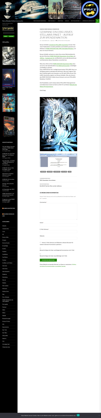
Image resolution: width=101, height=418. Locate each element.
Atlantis (4, 225)
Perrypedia (60, 20)
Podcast (4, 307)
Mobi (4, 89)
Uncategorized (5, 344)
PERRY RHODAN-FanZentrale (39, 20)
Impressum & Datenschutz (89, 20)
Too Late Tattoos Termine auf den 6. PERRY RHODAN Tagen (8, 148)
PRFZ (3, 310)
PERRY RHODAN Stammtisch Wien (63, 63)
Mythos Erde (5, 291)
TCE (3, 341)
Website (42, 236)
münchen (43, 171)
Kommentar (43, 202)
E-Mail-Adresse (44, 229)
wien (70, 171)
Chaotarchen (5, 228)
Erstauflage (5, 245)
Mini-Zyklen (5, 285)
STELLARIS (5, 335)
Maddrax (4, 274)
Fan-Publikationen (75, 20)
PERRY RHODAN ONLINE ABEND (7, 300)
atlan (53, 40)
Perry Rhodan (51, 20)
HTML (10, 87)
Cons (3, 231)
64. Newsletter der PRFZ (8, 189)
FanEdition (5, 254)
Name (42, 222)
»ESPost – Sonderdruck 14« (47, 58)
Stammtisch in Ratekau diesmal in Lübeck (7, 174)
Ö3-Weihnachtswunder (63, 65)
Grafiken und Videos (7, 263)
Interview (4, 265)
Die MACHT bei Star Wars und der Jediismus (51, 185)
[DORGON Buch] (8, 126)
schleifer (50, 171)
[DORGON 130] (8, 77)
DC (3, 234)
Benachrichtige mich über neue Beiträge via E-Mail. (53, 256)
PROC (3, 312)
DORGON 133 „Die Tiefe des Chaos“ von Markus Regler (8, 155)
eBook (3, 87)
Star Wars (4, 332)
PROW (4, 315)
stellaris (64, 171)
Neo (3, 294)
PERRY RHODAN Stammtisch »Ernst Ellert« (62, 56)
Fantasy (4, 260)
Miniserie (4, 288)
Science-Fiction (6, 321)
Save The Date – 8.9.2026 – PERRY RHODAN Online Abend (8, 162)
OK (78, 415)
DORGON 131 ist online (8, 179)
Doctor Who (5, 237)
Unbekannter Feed (9, 208)
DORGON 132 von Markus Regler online (8, 168)
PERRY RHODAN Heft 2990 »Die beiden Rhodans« (60, 48)
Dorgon (67, 20)
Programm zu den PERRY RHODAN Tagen (8, 200)
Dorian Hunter (6, 243)
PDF (7, 87)
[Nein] (99, 415)
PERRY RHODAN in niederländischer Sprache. (8, 194)
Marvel (4, 280)
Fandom (42, 29)
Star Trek (4, 330)
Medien (4, 282)
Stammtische (55, 29)
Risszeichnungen (6, 318)
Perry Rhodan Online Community (12, 21)
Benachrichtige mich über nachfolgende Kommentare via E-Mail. (57, 250)
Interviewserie (5, 271)
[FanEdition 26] (8, 102)
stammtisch (57, 171)
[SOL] (8, 55)
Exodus (4, 248)
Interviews (4, 268)
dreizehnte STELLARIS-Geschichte (58, 44)
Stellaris (4, 338)
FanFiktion (5, 257)
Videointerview (6, 347)
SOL (3, 324)
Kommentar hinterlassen (63, 40)
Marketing (4, 277)
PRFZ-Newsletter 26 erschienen (47, 179)
